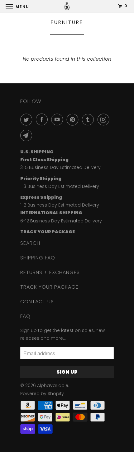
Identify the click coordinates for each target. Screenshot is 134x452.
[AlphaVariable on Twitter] (27, 119)
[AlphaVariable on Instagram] (105, 119)
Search (30, 243)
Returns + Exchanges (50, 272)
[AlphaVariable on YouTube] (58, 119)
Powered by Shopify (42, 393)
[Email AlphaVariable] (27, 135)
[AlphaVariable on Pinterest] (74, 119)
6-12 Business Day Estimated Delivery (61, 221)
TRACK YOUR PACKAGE (49, 287)
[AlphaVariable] (67, 6)
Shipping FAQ (37, 257)
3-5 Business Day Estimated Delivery (60, 167)
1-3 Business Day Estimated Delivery (59, 186)
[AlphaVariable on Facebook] (43, 119)
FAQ (25, 316)
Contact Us (37, 301)
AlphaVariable (52, 385)
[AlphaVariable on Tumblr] (89, 119)
